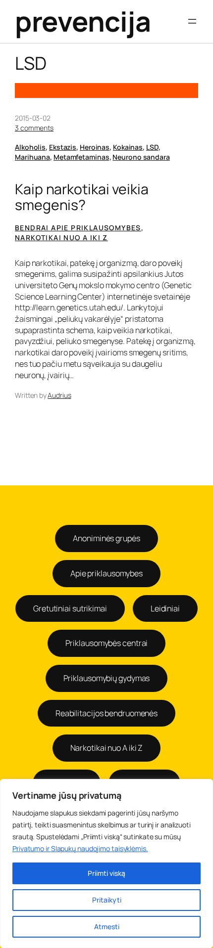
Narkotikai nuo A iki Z (61, 237)
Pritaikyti (106, 900)
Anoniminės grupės (106, 538)
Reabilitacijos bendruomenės (106, 713)
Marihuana (32, 157)
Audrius (59, 395)
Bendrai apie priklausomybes (78, 227)
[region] (106, 863)
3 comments (34, 127)
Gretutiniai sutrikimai (70, 608)
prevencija (83, 21)
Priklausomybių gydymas (106, 678)
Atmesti (106, 926)
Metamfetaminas (81, 157)
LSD (152, 147)
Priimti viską (106, 873)
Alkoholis (30, 147)
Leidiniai (165, 608)
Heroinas (94, 147)
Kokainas (128, 147)
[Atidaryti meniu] (192, 21)
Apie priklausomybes (106, 573)
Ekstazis (62, 147)
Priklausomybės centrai (106, 643)
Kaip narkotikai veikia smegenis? (82, 197)
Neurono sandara (141, 157)
